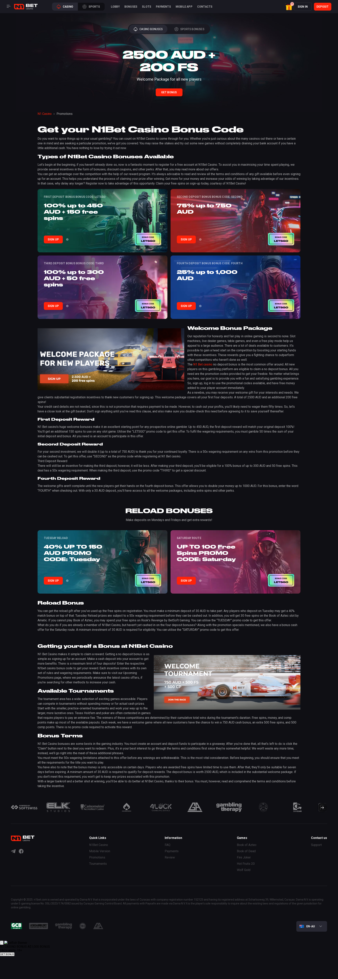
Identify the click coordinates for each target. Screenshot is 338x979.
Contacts (205, 6)
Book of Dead (246, 851)
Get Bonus (169, 92)
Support (316, 845)
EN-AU (310, 926)
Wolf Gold (243, 870)
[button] (289, 6)
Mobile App (184, 6)
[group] (24, 807)
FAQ (167, 845)
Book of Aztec (246, 845)
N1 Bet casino (202, 364)
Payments (163, 6)
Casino (68, 6)
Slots (146, 6)
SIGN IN (303, 6)
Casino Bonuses (151, 29)
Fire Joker (244, 857)
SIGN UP (53, 239)
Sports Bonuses (192, 29)
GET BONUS (7, 954)
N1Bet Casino (98, 845)
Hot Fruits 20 (246, 864)
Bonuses (130, 6)
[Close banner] (2, 943)
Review (170, 857)
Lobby (115, 6)
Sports (94, 6)
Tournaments (98, 864)
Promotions (97, 857)
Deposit (322, 6)
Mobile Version (99, 851)
